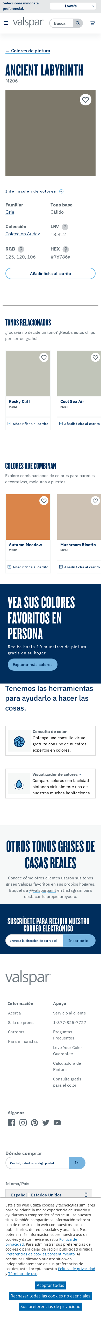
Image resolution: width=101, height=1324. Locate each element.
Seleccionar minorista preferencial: (21, 6)
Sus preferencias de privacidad (50, 1306)
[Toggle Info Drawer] (61, 191)
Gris (9, 212)
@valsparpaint (42, 890)
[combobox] (61, 23)
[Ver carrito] (92, 23)
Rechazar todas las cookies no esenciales (50, 1296)
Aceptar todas (50, 1285)
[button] (6, 23)
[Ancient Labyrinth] (84, 100)
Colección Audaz (22, 234)
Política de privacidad (76, 1268)
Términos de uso (22, 1273)
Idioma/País (17, 1183)
